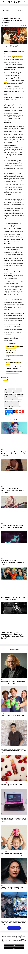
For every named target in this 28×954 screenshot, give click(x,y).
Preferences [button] (4, 941)
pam (15, 401)
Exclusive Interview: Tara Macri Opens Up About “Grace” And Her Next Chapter (13, 887)
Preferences (14, 951)
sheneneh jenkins (7, 403)
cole (14, 394)
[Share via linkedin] (6, 414)
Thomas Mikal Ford (9, 67)
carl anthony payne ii (8, 394)
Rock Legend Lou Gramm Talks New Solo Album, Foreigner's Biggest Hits (13, 682)
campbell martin (7, 392)
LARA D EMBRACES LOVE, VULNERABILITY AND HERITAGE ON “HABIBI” (14, 491)
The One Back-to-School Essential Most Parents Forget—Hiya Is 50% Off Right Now (13, 854)
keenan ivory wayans (8, 397)
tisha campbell (7, 406)
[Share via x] (14, 411)
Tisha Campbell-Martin (17, 64)
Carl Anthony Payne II (9, 69)
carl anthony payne (16, 392)
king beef (15, 397)
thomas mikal (15, 403)
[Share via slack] (9, 414)
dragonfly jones (20, 394)
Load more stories (14, 928)
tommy (5, 408)
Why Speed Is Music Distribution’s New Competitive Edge (13, 562)
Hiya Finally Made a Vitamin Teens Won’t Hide (13, 716)
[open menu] (3, 2)
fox (17, 396)
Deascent (6, 25)
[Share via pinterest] (20, 411)
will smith (10, 408)
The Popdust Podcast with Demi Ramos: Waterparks (13, 598)
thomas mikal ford (7, 404)
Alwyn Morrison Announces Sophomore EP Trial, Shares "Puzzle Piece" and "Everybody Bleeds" (12, 635)
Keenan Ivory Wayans (14, 80)
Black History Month (12, 9)
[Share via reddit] (17, 411)
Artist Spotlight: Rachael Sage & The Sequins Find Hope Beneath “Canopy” (13, 454)
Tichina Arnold (18, 67)
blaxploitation (7, 105)
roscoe (19, 401)
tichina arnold (16, 404)
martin (12, 399)
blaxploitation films (8, 390)
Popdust (5, 9)
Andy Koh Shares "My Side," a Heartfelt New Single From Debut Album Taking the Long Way (13, 750)
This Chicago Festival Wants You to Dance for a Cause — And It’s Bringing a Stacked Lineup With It (13, 922)
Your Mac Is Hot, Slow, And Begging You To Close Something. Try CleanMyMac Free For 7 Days (13, 819)
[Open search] (25, 2)
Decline (14, 948)
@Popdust (6, 338)
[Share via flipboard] (23, 411)
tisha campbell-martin (15, 406)
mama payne (6, 399)
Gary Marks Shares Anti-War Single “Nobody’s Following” (12, 526)
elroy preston (6, 396)
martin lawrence (18, 399)
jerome (21, 396)
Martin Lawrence (16, 56)
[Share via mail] (12, 414)
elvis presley (13, 396)
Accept (14, 945)
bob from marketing (17, 390)
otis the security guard (8, 401)
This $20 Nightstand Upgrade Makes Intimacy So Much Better (11, 785)
